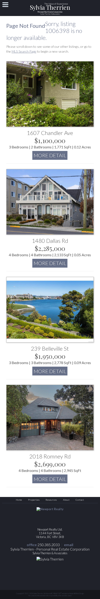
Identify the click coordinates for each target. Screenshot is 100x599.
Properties (34, 499)
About (66, 499)
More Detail (50, 155)
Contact (80, 499)
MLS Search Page (24, 51)
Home (19, 499)
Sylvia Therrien (50, 10)
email (68, 544)
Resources (51, 499)
